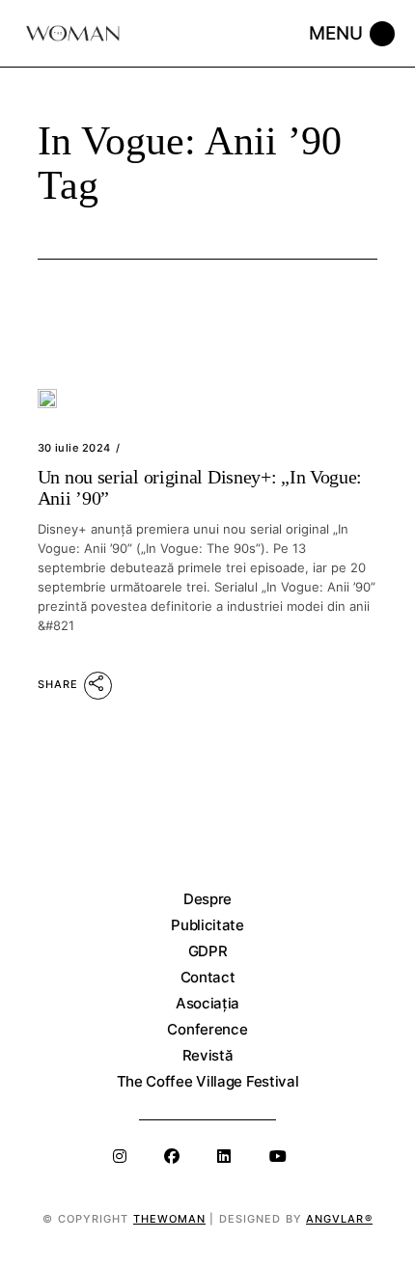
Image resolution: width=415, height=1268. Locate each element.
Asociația (207, 1003)
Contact (207, 977)
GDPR (208, 951)
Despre (207, 899)
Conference (207, 1029)
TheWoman (170, 1219)
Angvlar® (339, 1219)
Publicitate (207, 925)
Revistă (208, 1055)
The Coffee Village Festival (208, 1081)
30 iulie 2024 (74, 448)
